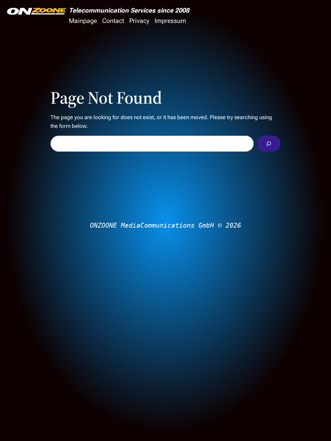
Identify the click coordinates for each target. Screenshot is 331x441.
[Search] (269, 144)
